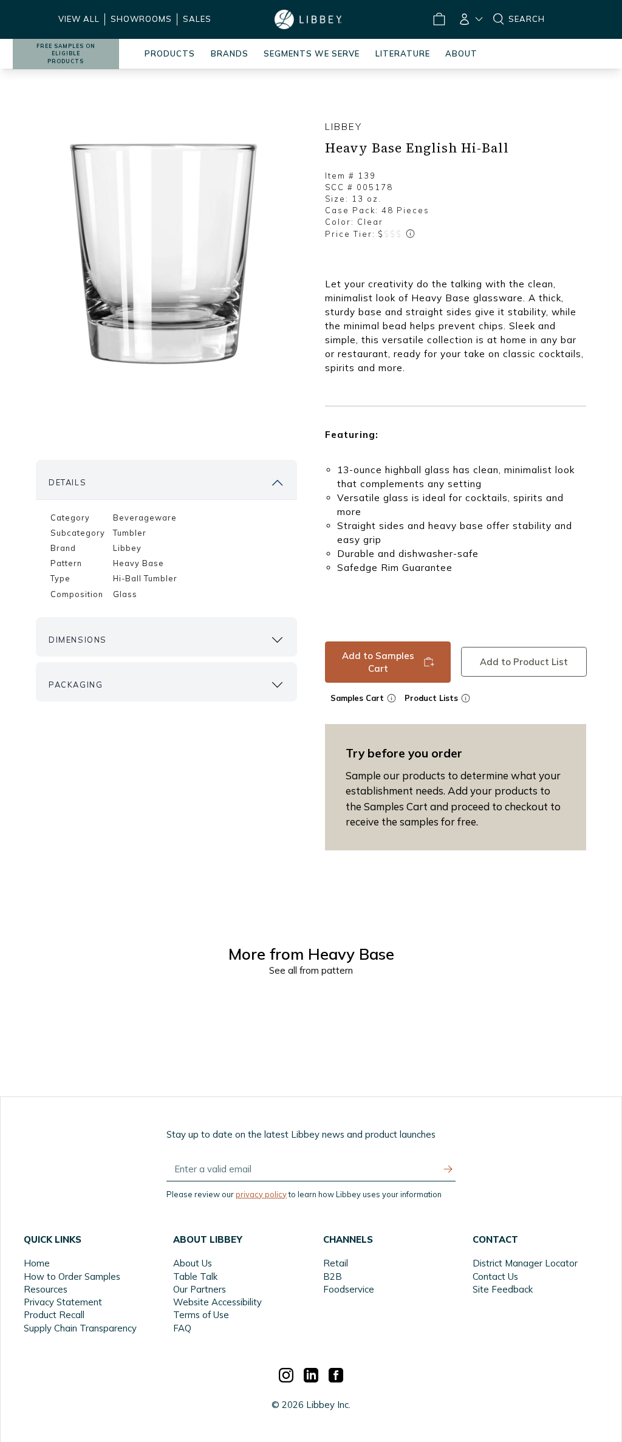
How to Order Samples (72, 1276)
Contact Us (495, 1276)
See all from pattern (311, 970)
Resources (45, 1289)
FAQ (182, 1328)
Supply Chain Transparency (80, 1328)
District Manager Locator (525, 1263)
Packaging (76, 684)
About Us (192, 1263)
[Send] (448, 1169)
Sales (197, 19)
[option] (166, 253)
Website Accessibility (217, 1302)
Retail (335, 1263)
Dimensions (78, 639)
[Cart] (438, 19)
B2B (332, 1276)
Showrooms (141, 19)
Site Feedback (503, 1289)
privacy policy (261, 1194)
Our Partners (199, 1289)
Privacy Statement (63, 1302)
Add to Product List (523, 662)
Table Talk (195, 1276)
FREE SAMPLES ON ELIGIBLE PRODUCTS (65, 54)
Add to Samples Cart (378, 661)
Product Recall (54, 1315)
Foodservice (348, 1289)
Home (37, 1263)
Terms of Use (201, 1315)
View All (79, 19)
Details (67, 482)
